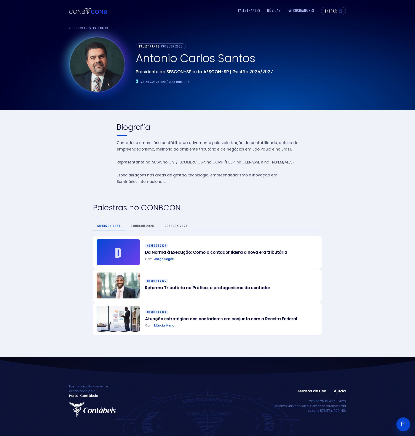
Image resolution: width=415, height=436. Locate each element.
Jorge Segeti (164, 259)
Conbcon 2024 (176, 225)
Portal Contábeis (83, 396)
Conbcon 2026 (108, 225)
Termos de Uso (311, 391)
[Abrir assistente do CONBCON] (403, 424)
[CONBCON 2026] (88, 11)
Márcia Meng (164, 325)
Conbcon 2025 (142, 225)
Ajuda (340, 391)
